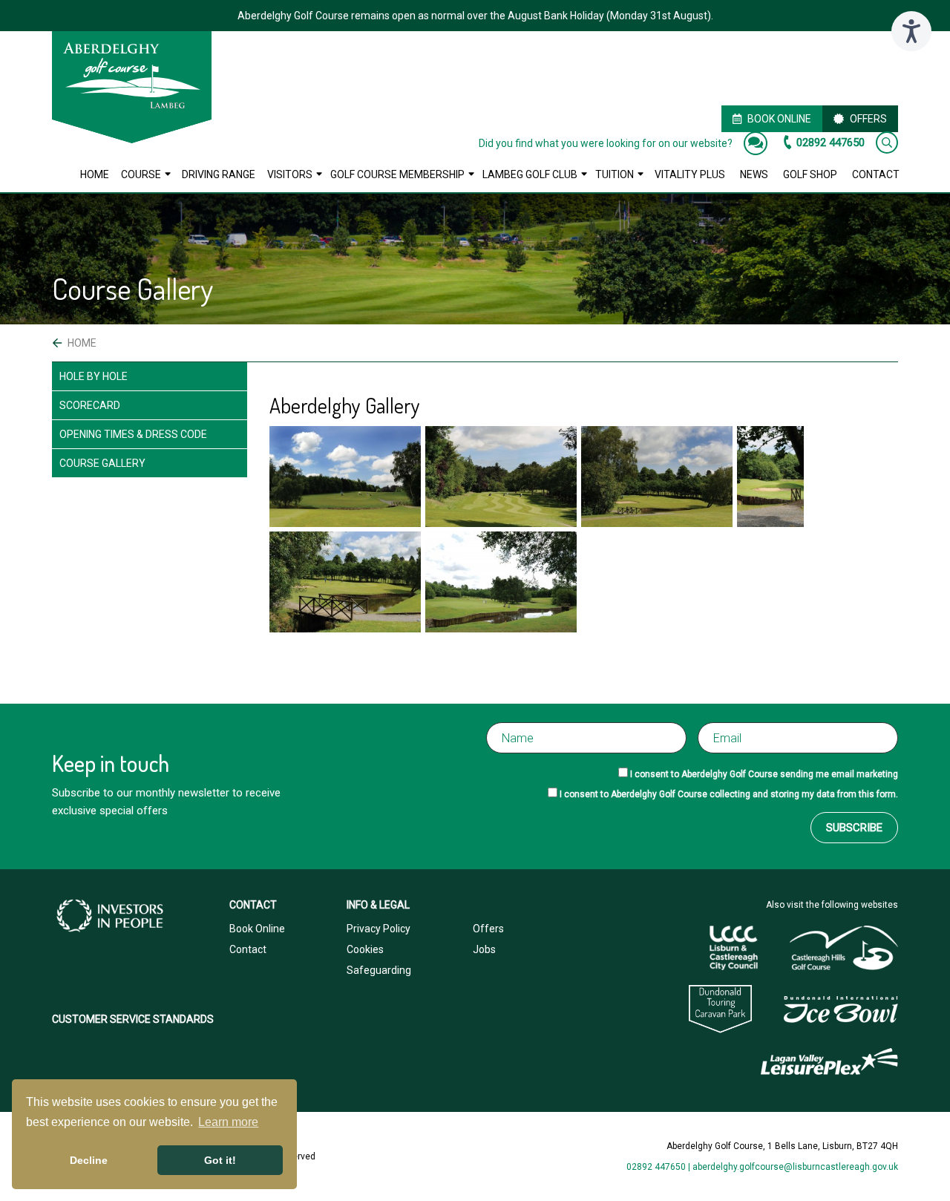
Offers (868, 119)
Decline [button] (89, 1160)
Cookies (365, 949)
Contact (876, 174)
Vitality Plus (690, 174)
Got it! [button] (220, 1160)
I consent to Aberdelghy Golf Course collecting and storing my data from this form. (729, 794)
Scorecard (89, 405)
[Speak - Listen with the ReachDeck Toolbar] (911, 31)
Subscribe (854, 827)
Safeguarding (379, 970)
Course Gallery (102, 463)
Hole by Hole (93, 376)
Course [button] (141, 174)
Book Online (779, 119)
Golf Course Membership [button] (397, 174)
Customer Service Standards (133, 1019)
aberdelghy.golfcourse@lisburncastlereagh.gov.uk (795, 1167)
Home (94, 174)
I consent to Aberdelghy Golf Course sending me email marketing (764, 774)
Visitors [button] (289, 174)
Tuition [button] (614, 174)
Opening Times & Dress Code (133, 434)
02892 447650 (830, 142)
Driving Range (218, 174)
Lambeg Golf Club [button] (529, 174)
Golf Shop (810, 174)
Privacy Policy (378, 929)
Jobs (484, 949)
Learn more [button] (228, 1122)
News (754, 174)
